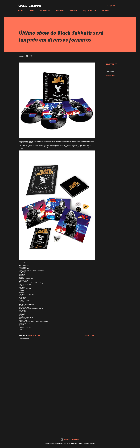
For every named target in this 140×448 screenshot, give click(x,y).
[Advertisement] (53, 407)
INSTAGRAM (60, 11)
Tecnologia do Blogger (71, 439)
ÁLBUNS (31, 11)
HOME (20, 11)
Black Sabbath (110, 76)
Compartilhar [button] (111, 64)
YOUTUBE (73, 11)
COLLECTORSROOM (29, 5)
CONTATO (105, 11)
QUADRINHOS (45, 11)
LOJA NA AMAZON (89, 11)
